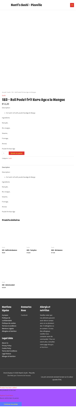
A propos (5, 315)
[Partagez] (21, 408)
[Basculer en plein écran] (12, 408)
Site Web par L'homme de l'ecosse (19, 375)
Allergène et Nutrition (9, 331)
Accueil (4, 92)
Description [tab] (6, 167)
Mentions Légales (8, 328)
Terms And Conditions (9, 351)
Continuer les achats (11, 404)
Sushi (8, 92)
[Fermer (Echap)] (29, 408)
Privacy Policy (6, 346)
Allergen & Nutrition (9, 356)
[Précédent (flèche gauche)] (4, 411)
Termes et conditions (9, 326)
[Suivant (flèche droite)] (12, 411)
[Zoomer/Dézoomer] (4, 408)
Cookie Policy (6, 348)
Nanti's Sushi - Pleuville (26, 5)
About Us (5, 343)
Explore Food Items (6, 395)
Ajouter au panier (16, 153)
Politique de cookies (9, 323)
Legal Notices (6, 354)
